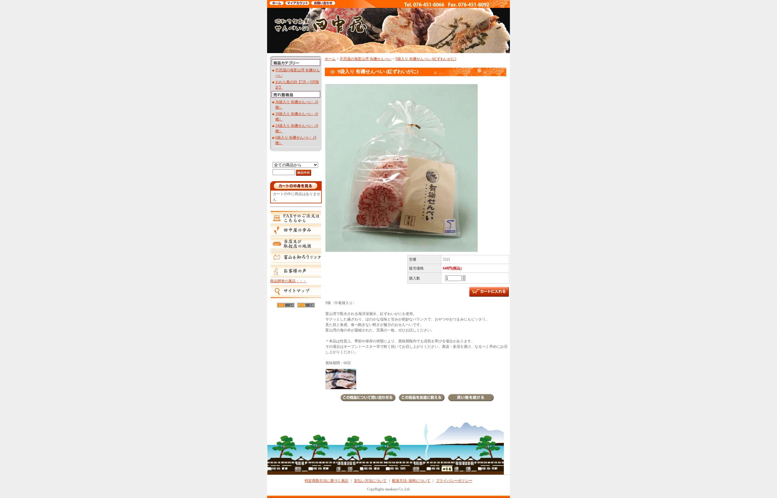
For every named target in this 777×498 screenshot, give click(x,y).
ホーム (330, 59)
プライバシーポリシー (454, 481)
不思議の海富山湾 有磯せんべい (366, 59)
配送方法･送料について (411, 481)
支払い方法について (370, 481)
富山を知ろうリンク (295, 257)
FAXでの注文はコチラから (295, 216)
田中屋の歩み (295, 230)
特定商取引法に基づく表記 (326, 481)
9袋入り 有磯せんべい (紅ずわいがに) (425, 59)
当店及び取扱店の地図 (295, 243)
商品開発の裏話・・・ (288, 281)
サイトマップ (295, 291)
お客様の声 (295, 271)
